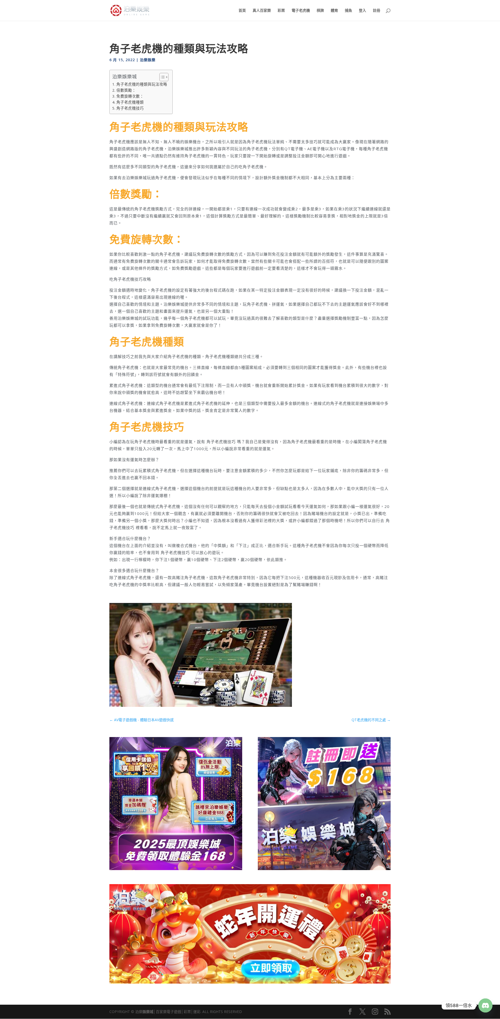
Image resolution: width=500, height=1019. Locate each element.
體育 (334, 11)
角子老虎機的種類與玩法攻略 (141, 84)
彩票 (281, 11)
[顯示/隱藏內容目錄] (161, 77)
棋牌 (320, 11)
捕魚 (348, 11)
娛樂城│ (149, 1011)
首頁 (242, 11)
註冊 (376, 11)
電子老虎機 (301, 11)
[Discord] (485, 1005)
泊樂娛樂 (147, 59)
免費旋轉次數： (130, 96)
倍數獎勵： (126, 90)
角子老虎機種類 (130, 102)
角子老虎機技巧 (130, 108)
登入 (362, 11)
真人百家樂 (262, 11)
